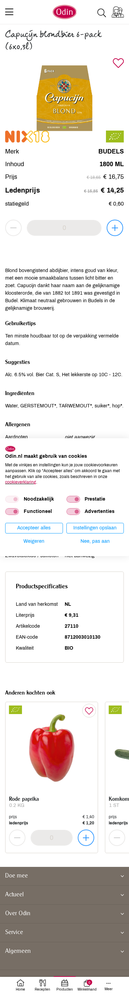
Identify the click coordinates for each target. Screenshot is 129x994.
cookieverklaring (20, 482)
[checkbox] (12, 499)
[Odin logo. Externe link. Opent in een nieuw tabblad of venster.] (10, 448)
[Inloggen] (118, 12)
